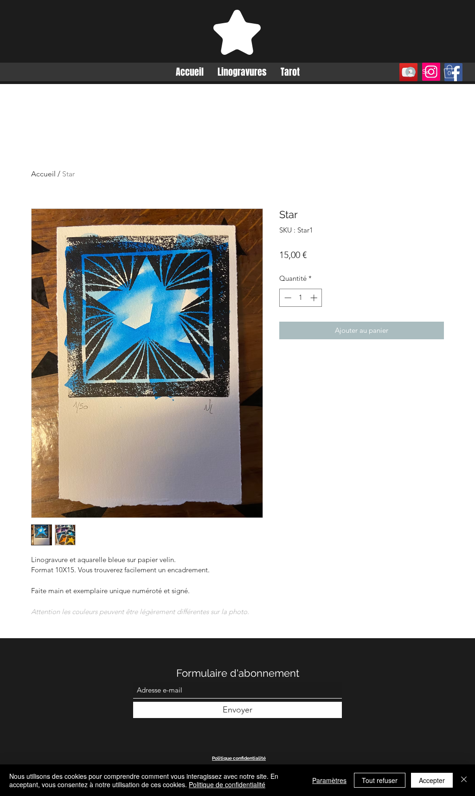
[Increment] (314, 297)
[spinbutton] (300, 297)
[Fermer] (463, 780)
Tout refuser (380, 780)
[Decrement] (287, 297)
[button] (449, 71)
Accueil (43, 173)
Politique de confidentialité (227, 784)
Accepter (432, 780)
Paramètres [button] (329, 780)
